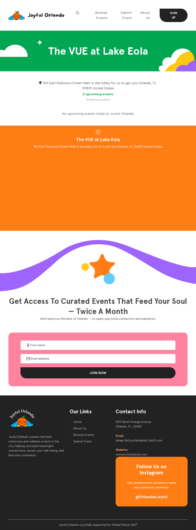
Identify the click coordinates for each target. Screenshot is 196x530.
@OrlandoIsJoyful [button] (151, 497)
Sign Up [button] (173, 15)
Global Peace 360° (124, 525)
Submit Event (126, 15)
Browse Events (101, 15)
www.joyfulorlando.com (131, 454)
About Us (145, 15)
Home (77, 422)
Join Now (98, 373)
